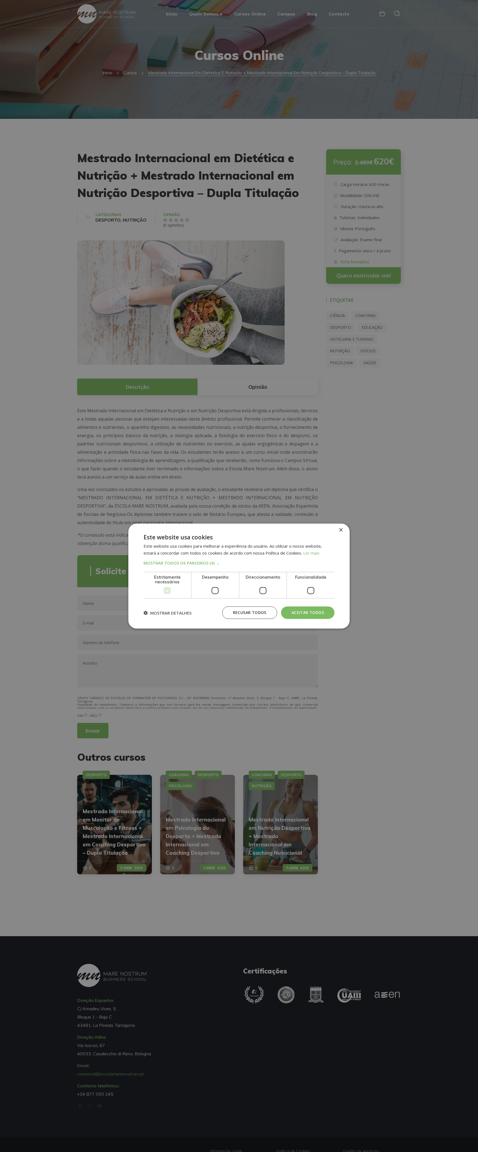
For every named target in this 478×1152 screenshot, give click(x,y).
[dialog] (239, 576)
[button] (239, 562)
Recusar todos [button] (249, 612)
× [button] (341, 530)
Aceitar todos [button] (308, 612)
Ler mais (311, 552)
